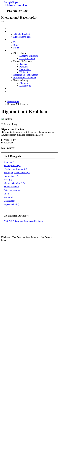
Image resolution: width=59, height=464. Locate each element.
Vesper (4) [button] (8, 197)
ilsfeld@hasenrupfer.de (16, 262)
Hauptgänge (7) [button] (11, 176)
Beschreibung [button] (10, 124)
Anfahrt (9, 327)
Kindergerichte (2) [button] (12, 165)
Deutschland (25, 69)
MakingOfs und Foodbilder (18, 332)
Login (8, 426)
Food (15, 42)
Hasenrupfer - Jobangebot (25, 75)
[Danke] (31, 452)
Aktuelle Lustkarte (22, 34)
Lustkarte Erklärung (28, 56)
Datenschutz (11, 415)
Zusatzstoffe (25, 85)
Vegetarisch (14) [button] (11, 204)
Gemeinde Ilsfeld (13, 361)
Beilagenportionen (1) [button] (14, 190)
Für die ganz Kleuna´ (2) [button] (15, 169)
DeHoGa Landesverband (17, 371)
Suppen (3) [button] (9, 162)
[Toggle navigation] (2, 21)
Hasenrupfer (13, 26)
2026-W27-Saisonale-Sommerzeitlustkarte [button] (23, 221)
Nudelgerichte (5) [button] (12, 186)
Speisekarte (11, 312)
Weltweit (23, 72)
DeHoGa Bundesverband (17, 366)
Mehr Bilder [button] (10, 140)
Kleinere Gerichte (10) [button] (14, 183)
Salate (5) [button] (8, 194)
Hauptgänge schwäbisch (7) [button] (17, 172)
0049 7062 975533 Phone (18, 272)
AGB (7, 405)
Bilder (16, 45)
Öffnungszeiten (12, 322)
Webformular (11, 267)
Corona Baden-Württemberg (19, 376)
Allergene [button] (8, 142)
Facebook (10, 293)
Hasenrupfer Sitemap (15, 431)
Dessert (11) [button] (9, 201)
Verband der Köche (15, 381)
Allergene (24, 83)
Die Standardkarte (22, 36)
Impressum (10, 410)
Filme (16, 47)
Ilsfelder (23, 64)
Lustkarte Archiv (27, 58)
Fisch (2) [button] (8, 179)
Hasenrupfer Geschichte (24, 77)
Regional (23, 66)
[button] (9, 2)
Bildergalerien (12, 337)
